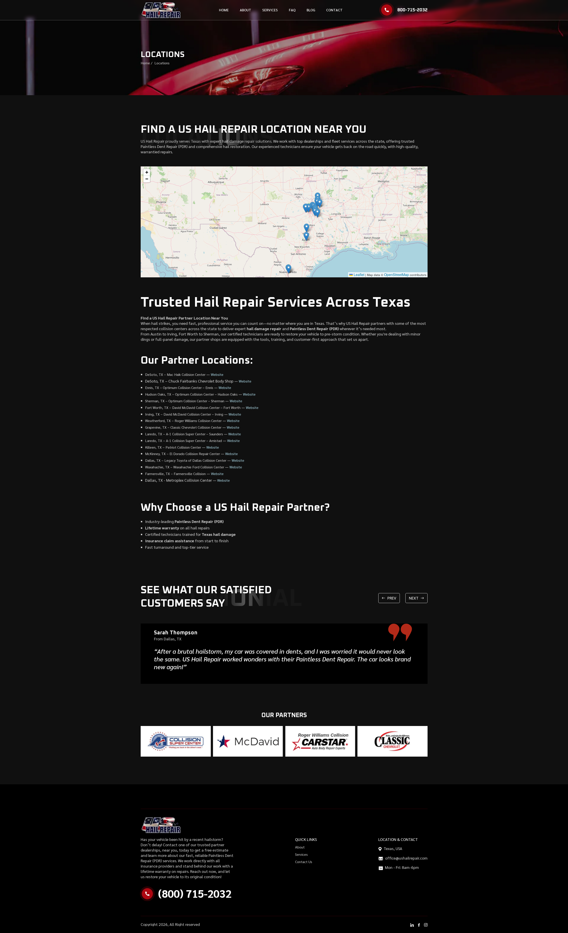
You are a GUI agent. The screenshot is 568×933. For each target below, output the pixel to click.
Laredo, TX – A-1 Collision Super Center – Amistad (183, 440)
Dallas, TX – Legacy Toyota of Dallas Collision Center (185, 460)
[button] (306, 236)
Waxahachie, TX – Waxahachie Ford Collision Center (184, 467)
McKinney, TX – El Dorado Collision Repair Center (182, 453)
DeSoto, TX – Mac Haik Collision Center (175, 374)
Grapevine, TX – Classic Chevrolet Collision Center (183, 427)
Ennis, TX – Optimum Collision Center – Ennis (179, 387)
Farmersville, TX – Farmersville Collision (175, 473)
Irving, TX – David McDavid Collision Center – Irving (184, 414)
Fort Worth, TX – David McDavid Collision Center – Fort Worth (193, 407)
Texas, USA (393, 848)
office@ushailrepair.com (406, 857)
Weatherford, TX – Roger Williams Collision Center (183, 420)
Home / (146, 63)
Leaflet (358, 274)
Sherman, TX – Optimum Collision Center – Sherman (184, 400)
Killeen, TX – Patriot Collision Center (173, 447)
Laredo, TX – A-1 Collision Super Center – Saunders (184, 434)
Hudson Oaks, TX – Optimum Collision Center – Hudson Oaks (191, 394)
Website (217, 374)
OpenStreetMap (396, 274)
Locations (162, 63)
